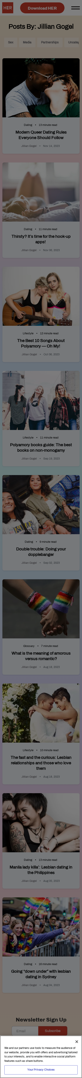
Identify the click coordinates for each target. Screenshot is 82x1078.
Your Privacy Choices (41, 1069)
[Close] (77, 1041)
